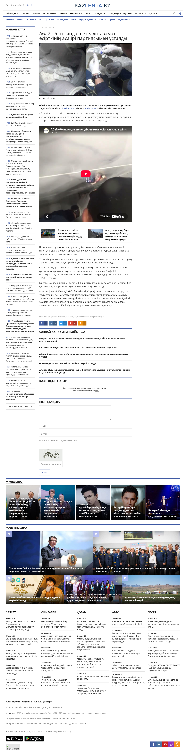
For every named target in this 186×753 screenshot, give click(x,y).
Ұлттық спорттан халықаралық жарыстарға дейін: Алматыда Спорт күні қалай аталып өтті (163, 653)
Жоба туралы (13, 701)
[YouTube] (165, 744)
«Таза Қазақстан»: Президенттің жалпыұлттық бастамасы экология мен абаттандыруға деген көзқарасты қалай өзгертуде (20, 326)
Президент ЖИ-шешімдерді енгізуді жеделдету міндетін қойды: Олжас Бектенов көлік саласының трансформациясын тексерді (20, 186)
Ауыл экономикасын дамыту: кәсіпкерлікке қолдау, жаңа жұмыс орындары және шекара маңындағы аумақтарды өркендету (19, 342)
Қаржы (153, 13)
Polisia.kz (90, 108)
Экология (140, 13)
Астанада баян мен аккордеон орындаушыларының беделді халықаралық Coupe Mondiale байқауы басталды (19, 41)
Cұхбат (112, 19)
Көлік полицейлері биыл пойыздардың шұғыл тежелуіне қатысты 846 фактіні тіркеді (57, 653)
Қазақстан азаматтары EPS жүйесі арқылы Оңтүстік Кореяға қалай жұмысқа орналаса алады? (90, 662)
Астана (20, 19)
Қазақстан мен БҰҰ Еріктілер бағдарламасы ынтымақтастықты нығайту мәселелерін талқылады (20, 625)
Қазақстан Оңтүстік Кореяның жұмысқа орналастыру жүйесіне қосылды (22, 656)
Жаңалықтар (15, 29)
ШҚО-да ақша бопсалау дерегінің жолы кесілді (19, 124)
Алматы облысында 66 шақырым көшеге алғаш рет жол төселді (126, 653)
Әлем (26, 13)
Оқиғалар (76, 13)
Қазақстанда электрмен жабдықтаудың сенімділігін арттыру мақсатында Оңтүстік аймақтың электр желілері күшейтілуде (19, 57)
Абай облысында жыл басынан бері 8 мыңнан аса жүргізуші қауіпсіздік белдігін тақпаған (19, 227)
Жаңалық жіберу (43, 701)
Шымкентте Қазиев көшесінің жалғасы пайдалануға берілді (127, 623)
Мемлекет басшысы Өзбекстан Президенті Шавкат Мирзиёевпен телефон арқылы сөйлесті (19, 202)
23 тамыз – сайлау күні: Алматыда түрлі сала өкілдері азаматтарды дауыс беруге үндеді (91, 625)
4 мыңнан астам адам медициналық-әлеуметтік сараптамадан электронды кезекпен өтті (18, 72)
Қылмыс (49, 19)
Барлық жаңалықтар (20, 406)
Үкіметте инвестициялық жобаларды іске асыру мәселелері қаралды (20, 395)
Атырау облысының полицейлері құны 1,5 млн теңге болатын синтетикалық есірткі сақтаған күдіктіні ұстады (84, 371)
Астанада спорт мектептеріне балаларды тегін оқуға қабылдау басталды (19, 383)
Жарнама (27, 701)
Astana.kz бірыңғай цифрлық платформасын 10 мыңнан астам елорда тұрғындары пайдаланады (18, 370)
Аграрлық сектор (87, 19)
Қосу (44, 472)
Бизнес (102, 19)
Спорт (88, 13)
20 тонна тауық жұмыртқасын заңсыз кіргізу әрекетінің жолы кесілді (19, 84)
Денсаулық (62, 19)
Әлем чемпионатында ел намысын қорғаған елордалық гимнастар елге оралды (163, 639)
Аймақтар (12, 13)
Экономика (50, 13)
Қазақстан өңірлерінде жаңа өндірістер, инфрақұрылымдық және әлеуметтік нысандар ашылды (20, 263)
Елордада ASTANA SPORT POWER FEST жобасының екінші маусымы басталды (164, 668)
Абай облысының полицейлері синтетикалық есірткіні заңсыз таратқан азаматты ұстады (83, 355)
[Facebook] (153, 744)
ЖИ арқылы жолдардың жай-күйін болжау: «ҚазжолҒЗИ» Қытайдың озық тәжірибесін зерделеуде (126, 637)
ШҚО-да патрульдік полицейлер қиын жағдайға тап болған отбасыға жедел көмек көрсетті (20, 300)
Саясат (36, 13)
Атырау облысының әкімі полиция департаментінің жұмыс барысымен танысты (20, 312)
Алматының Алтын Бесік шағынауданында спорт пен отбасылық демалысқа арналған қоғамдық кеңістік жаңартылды (91, 644)
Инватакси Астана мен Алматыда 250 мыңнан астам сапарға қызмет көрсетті (91, 691)
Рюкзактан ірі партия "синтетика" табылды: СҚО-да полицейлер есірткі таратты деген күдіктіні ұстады (19, 151)
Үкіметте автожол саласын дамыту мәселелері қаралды (126, 666)
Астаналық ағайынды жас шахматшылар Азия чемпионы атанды (163, 624)
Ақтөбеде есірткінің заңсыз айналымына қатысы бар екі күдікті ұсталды (19, 215)
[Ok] (177, 744)
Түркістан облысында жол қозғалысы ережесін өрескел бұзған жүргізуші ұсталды (55, 682)
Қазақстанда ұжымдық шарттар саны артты (93, 677)
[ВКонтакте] (159, 744)
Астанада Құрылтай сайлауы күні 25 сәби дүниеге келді (19, 239)
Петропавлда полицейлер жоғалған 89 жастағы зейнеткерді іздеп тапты (20, 106)
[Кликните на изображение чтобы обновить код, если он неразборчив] (50, 459)
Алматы (10, 19)
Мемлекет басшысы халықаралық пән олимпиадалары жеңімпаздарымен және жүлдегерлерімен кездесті (19, 136)
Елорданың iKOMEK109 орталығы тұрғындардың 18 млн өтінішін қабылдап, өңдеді (19, 288)
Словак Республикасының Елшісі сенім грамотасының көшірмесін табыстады (20, 685)
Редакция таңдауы (120, 13)
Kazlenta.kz (11, 713)
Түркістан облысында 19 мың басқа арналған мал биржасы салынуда (19, 95)
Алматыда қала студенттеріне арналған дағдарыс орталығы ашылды (19, 250)
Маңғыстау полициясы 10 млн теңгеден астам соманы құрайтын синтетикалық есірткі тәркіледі (82, 339)
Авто (115, 612)
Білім (73, 19)
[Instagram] (171, 744)
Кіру (97, 390)
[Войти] (180, 13)
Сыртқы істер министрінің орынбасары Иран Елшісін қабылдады (19, 670)
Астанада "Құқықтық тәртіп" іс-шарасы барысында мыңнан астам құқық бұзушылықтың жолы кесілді (19, 357)
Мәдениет (101, 13)
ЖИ (41, 19)
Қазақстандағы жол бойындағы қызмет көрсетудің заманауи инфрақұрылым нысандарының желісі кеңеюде (128, 681)
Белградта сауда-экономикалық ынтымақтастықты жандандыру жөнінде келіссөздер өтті (22, 641)
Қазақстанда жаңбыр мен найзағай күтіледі (19, 115)
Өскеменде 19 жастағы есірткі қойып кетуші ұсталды (67, 363)
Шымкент (31, 19)
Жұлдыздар (124, 19)
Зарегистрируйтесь (71, 388)
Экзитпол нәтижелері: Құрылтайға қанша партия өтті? (19, 277)
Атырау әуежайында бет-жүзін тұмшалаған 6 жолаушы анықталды (56, 668)
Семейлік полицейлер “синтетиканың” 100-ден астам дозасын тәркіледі (78, 347)
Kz (32, 5)
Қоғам (63, 13)
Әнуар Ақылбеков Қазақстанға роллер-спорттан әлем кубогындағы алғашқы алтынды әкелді (164, 683)
